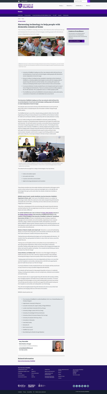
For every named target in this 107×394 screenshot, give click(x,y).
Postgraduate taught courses (23, 371)
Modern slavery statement (40, 392)
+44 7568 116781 (23, 350)
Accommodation (21, 375)
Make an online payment (50, 371)
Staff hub (33, 377)
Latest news (20, 15)
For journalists (28, 15)
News (20, 11)
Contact (59, 378)
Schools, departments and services (63, 370)
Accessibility (29, 392)
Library (59, 374)
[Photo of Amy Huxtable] (57, 347)
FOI (33, 392)
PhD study (20, 373)
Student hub (47, 369)
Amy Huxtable (23, 341)
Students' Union (61, 376)
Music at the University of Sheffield (26, 361)
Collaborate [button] (78, 5)
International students (22, 377)
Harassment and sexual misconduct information (49, 377)
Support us (33, 371)
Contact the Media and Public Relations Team (41, 15)
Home (19, 18)
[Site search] (88, 1)
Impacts (59, 15)
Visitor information (35, 373)
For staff (54, 15)
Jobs (32, 369)
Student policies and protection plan (49, 374)
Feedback (20, 392)
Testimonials (65, 15)
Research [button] (69, 5)
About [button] (87, 5)
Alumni (59, 372)
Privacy (24, 392)
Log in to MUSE (24, 1)
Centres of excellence (74, 41)
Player (32, 375)
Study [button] (60, 5)
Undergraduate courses (22, 369)
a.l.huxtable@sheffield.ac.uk (26, 348)
